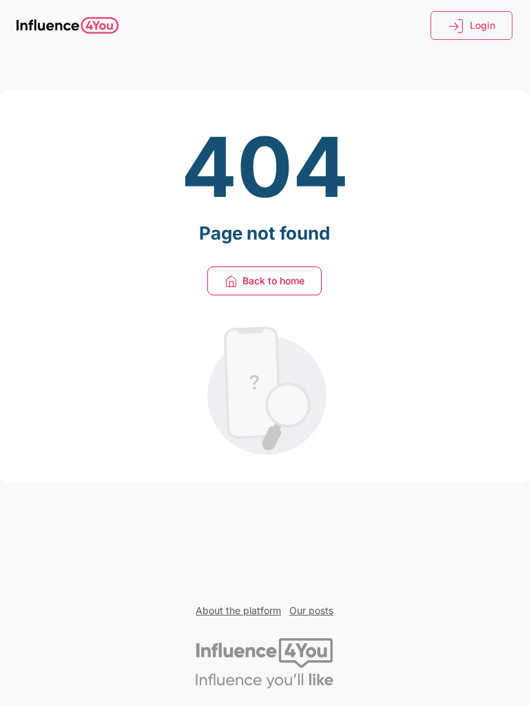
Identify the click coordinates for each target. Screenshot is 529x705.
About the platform (238, 610)
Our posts (311, 610)
